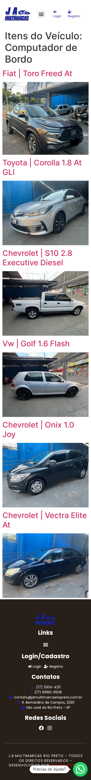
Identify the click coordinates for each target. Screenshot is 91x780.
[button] (41, 14)
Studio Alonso (66, 765)
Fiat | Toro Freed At (37, 73)
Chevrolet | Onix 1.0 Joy (38, 429)
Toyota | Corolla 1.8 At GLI (42, 167)
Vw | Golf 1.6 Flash (36, 343)
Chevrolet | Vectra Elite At (44, 520)
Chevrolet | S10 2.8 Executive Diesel (37, 257)
